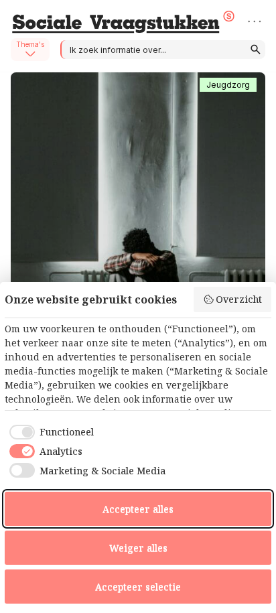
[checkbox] (49, 432)
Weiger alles (138, 547)
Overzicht (239, 299)
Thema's (30, 44)
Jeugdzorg (228, 85)
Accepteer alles (138, 508)
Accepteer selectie (138, 586)
